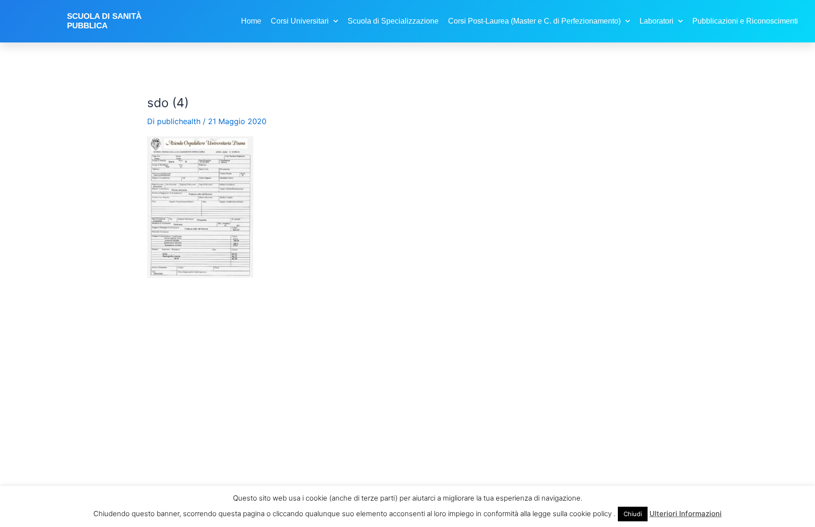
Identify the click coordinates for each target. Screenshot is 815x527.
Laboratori (657, 21)
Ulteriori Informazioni (685, 513)
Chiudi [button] (633, 514)
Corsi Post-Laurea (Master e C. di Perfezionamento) (534, 21)
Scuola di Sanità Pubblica (104, 21)
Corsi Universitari (300, 21)
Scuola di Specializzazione (393, 21)
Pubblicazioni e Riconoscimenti (745, 21)
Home (251, 21)
